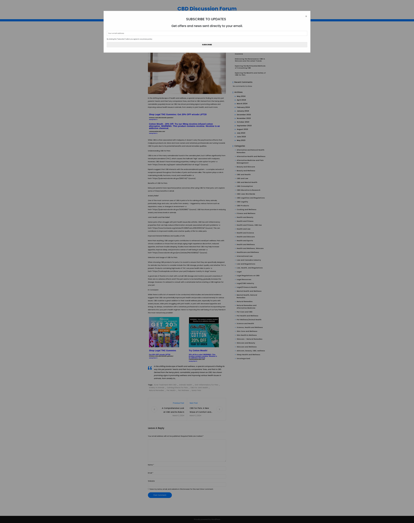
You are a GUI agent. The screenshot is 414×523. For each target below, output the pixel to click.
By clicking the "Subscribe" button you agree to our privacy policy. (129, 39)
